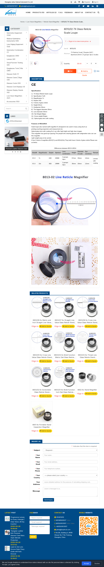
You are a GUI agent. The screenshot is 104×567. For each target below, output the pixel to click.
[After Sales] (101, 120)
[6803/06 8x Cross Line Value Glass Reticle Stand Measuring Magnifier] (87, 307)
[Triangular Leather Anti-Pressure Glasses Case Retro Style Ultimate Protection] (7, 534)
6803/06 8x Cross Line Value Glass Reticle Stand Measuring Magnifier (87, 322)
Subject (36, 450)
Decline (97, 563)
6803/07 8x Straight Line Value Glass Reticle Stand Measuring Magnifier (64, 322)
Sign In (35, 326)
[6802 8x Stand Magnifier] (87, 377)
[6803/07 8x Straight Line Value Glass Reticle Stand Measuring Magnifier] (64, 307)
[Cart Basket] (79, 2)
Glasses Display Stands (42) (15, 91)
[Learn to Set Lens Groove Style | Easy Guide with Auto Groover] (7, 550)
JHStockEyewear (16, 121)
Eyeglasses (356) (13, 56)
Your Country (37, 476)
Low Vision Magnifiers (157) (14, 97)
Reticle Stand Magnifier (51, 22)
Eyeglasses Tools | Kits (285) (15, 69)
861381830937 (61, 520)
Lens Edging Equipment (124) (15, 45)
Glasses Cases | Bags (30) (14, 79)
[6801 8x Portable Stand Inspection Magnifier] (41, 411)
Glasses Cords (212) (14, 83)
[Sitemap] (75, 2)
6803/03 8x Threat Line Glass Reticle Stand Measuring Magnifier (87, 357)
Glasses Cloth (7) (13, 74)
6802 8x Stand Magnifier (87, 390)
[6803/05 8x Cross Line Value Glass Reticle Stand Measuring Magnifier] (41, 342)
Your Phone (37, 470)
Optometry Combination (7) (15, 51)
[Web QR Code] (71, 2)
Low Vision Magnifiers (34, 22)
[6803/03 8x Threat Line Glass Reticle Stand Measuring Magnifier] (87, 342)
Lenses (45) (11, 59)
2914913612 (60, 517)
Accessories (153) (13, 102)
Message (36, 490)
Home (22, 22)
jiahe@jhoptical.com (28, 6)
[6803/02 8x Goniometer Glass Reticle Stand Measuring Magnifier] (41, 377)
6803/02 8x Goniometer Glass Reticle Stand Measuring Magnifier (41, 392)
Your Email (37, 463)
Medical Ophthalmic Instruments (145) (14, 40)
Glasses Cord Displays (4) (16, 87)
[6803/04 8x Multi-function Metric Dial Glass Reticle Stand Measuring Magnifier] (64, 342)
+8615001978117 (12, 6)
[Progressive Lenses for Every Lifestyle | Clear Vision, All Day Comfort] (7, 521)
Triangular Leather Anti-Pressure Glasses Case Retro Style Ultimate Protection (17, 535)
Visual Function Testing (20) (15, 64)
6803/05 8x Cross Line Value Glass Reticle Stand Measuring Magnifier (42, 357)
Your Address (36, 483)
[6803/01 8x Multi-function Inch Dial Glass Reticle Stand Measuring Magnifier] (64, 377)
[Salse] (101, 115)
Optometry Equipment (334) (14, 34)
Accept (86, 563)
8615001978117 (61, 523)
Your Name (37, 456)
